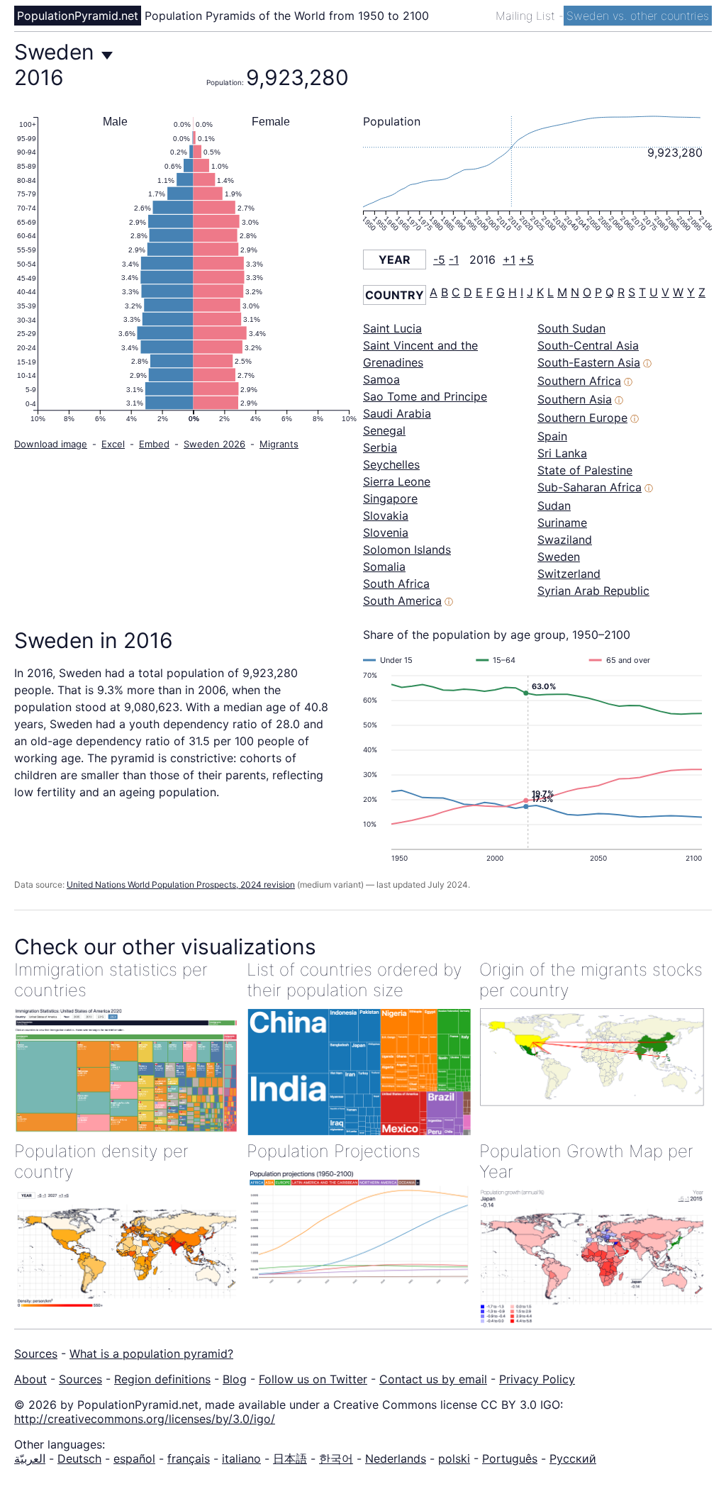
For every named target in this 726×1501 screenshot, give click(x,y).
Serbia (380, 447)
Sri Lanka (562, 453)
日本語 (290, 1458)
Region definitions (162, 1379)
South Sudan (571, 328)
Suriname (562, 522)
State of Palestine (584, 470)
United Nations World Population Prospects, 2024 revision (181, 884)
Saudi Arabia (397, 413)
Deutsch (79, 1458)
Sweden (558, 556)
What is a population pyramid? (151, 1353)
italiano (241, 1458)
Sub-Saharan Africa (589, 487)
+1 (509, 259)
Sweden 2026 (214, 444)
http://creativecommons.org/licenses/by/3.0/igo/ (144, 1419)
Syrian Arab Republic (593, 591)
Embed (154, 444)
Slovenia (385, 532)
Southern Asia (574, 399)
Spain (552, 436)
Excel (113, 444)
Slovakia (385, 515)
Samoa (381, 379)
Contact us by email (433, 1379)
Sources (35, 1353)
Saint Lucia (392, 328)
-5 (439, 259)
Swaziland (564, 539)
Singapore (390, 498)
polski (454, 1458)
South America (402, 600)
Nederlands (395, 1458)
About (30, 1379)
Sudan (554, 505)
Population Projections (333, 1151)
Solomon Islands (407, 549)
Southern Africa (579, 381)
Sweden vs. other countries (637, 16)
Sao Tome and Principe (425, 396)
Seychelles (391, 464)
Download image (50, 444)
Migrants (278, 444)
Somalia (384, 566)
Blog (235, 1379)
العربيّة (29, 1458)
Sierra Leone (396, 481)
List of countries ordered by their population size (354, 979)
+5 (526, 259)
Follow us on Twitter (313, 1379)
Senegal (384, 430)
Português (509, 1458)
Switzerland (569, 574)
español (134, 1458)
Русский (572, 1458)
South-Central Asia (588, 345)
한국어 (336, 1458)
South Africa (396, 583)
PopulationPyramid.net (77, 16)
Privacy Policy (537, 1379)
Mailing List (527, 16)
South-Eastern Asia (588, 362)
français (188, 1458)
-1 (454, 259)
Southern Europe (582, 418)
